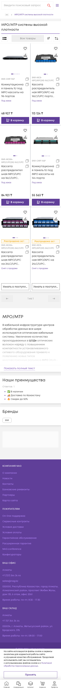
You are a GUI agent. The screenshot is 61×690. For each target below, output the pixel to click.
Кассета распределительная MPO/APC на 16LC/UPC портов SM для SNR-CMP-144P (43, 90)
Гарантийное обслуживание (19, 538)
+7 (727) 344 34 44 (11, 575)
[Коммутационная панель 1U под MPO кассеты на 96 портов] (15, 58)
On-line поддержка (13, 516)
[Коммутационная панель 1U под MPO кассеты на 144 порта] (46, 140)
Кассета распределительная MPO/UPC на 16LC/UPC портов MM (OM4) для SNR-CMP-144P (12, 172)
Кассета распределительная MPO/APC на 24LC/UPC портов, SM (43, 258)
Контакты (8, 484)
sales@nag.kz (10, 581)
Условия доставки (13, 527)
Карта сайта (10, 500)
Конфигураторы (11, 554)
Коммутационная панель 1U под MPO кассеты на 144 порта (43, 172)
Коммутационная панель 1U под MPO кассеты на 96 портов (12, 90)
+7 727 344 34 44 (11, 620)
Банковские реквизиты (16, 489)
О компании (9, 472)
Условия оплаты (12, 532)
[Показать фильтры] (56, 38)
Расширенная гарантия (16, 543)
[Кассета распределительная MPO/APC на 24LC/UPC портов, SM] (46, 222)
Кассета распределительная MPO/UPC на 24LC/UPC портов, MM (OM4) (12, 258)
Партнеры (8, 495)
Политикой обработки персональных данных (28, 664)
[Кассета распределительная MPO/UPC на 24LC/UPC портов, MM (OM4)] (15, 222)
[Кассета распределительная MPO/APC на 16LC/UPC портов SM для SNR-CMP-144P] (46, 58)
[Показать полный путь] (7, 14)
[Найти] (49, 5)
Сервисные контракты (15, 521)
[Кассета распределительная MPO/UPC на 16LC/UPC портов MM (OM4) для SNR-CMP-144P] (15, 140)
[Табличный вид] (4, 38)
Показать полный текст (19, 368)
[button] (56, 38)
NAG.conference (11, 549)
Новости (7, 478)
